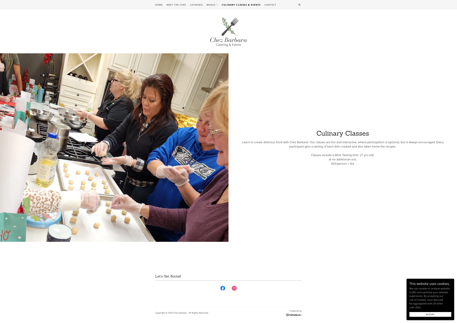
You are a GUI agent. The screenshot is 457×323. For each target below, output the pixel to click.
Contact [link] (270, 4)
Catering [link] (196, 4)
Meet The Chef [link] (176, 4)
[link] (228, 31)
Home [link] (159, 4)
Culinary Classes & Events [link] (241, 4)
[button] (212, 4)
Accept (430, 314)
